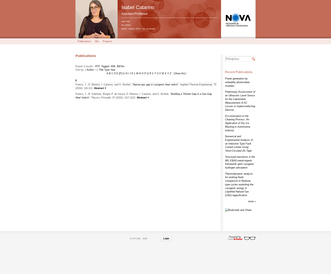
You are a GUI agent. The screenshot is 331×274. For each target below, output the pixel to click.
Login (166, 238)
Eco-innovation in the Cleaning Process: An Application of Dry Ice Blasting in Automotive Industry (237, 123)
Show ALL (180, 73)
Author (90, 69)
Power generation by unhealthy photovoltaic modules (237, 82)
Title (101, 69)
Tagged (105, 66)
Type (107, 69)
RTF (97, 66)
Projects (107, 41)
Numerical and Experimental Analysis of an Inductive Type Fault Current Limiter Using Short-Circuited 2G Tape (239, 143)
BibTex (121, 66)
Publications (84, 41)
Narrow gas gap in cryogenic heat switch (155, 84)
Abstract (98, 88)
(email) (152, 29)
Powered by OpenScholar (242, 238)
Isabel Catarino (137, 7)
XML (113, 66)
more (251, 201)
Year (112, 69)
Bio (97, 41)
